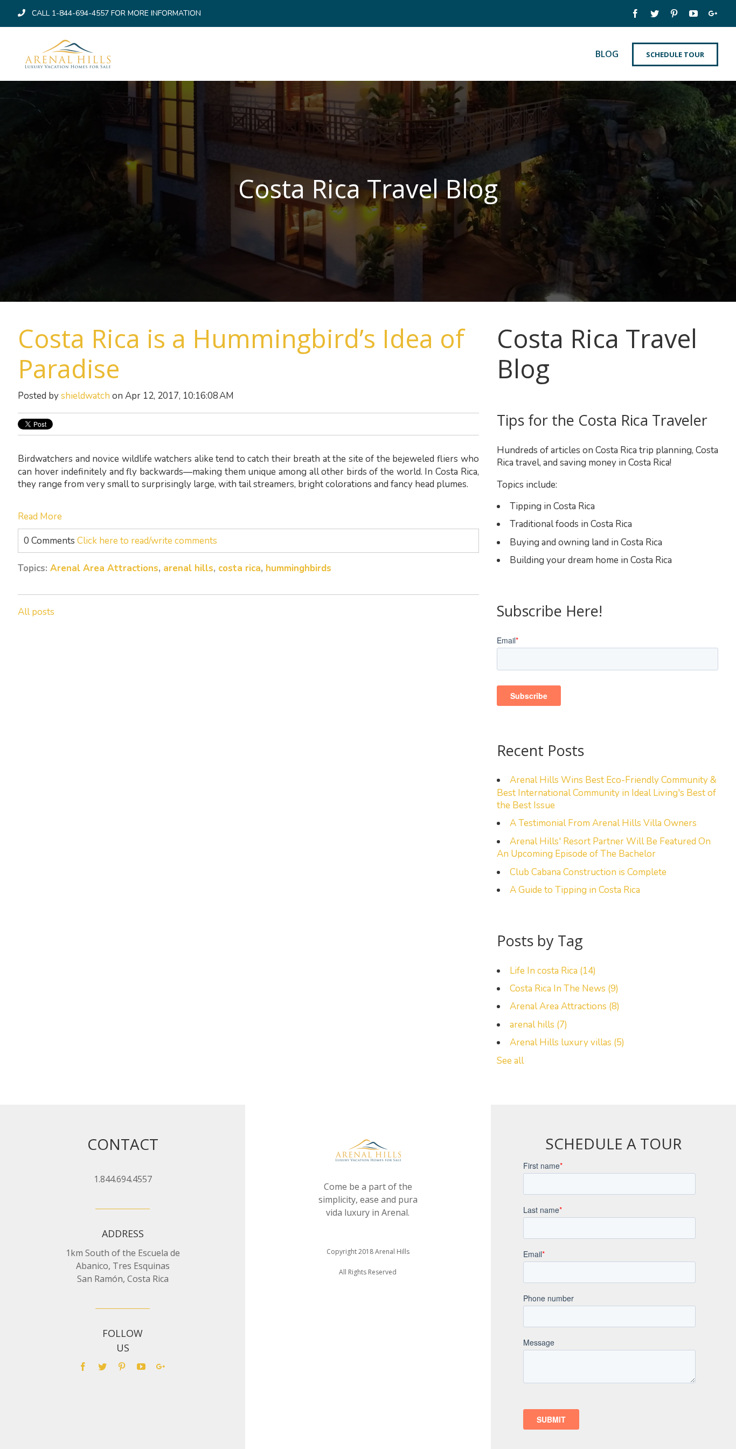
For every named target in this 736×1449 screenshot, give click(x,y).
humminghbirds (298, 568)
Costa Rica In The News (564, 988)
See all (510, 1061)
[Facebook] (636, 14)
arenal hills (188, 568)
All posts (36, 612)
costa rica (239, 568)
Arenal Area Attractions (104, 568)
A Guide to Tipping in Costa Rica (575, 890)
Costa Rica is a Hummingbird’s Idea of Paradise (241, 353)
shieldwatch (85, 396)
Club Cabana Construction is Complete (588, 872)
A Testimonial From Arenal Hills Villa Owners (603, 823)
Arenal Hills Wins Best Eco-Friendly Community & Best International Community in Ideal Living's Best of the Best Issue (607, 793)
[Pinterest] (675, 14)
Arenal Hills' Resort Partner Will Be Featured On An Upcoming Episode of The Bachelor (604, 847)
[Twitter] (655, 14)
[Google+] (714, 14)
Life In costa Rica (553, 971)
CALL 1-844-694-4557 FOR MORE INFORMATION (116, 13)
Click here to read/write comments (147, 541)
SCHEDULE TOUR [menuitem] (675, 54)
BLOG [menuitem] (607, 54)
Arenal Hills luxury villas (567, 1042)
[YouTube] (694, 14)
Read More (40, 516)
